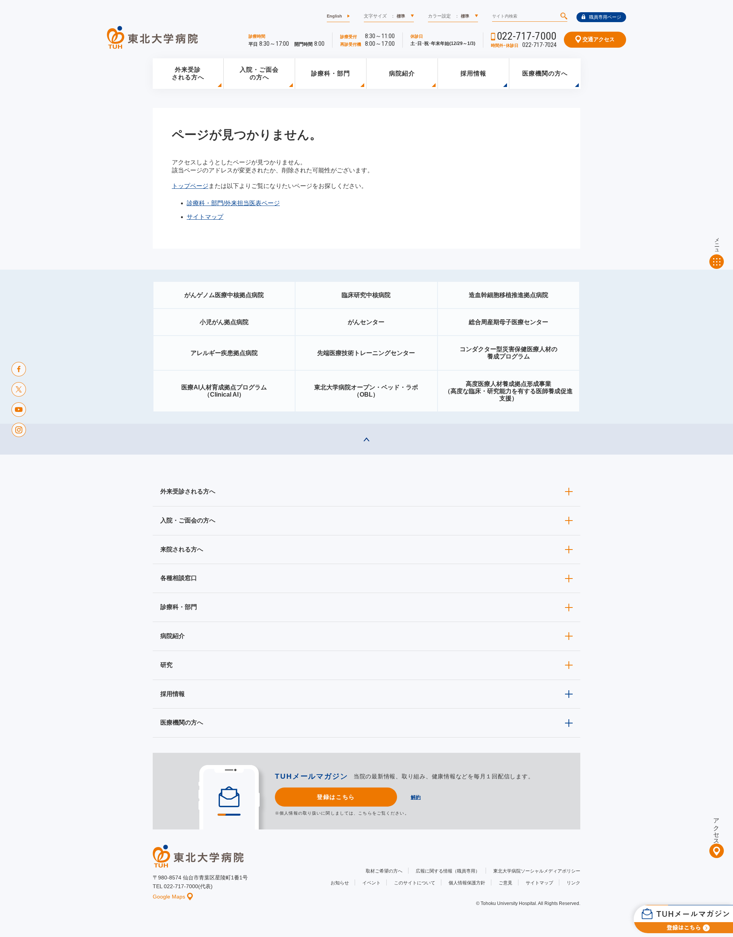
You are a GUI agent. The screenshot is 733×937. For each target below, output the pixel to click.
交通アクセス (598, 39)
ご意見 (505, 883)
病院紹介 (402, 73)
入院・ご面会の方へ (259, 73)
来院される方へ (181, 549)
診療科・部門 (330, 73)
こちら (365, 813)
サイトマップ (205, 217)
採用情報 (473, 73)
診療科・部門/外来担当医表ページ (233, 203)
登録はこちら (336, 797)
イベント (371, 883)
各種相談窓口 (178, 578)
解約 (416, 797)
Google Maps (169, 897)
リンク (573, 883)
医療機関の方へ (545, 73)
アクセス (716, 828)
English (334, 16)
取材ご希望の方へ (384, 871)
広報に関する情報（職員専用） (448, 871)
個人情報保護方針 (467, 883)
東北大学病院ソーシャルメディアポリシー (536, 871)
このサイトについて (414, 883)
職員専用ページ (605, 17)
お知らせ (340, 883)
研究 (166, 665)
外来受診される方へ (188, 73)
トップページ (190, 186)
